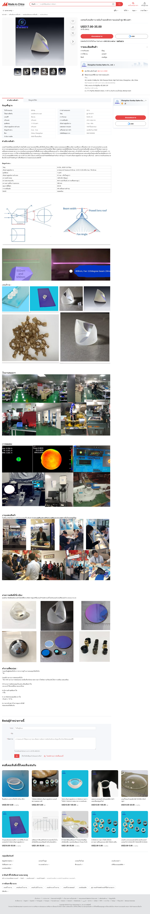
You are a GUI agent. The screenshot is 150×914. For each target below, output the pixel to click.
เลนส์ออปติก (83, 887)
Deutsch (69, 901)
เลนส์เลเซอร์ (115, 861)
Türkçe (113, 901)
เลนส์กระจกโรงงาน (53, 887)
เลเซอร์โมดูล (43, 861)
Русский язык (55, 901)
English (26, 901)
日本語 (96, 901)
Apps (134, 10)
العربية (84, 901)
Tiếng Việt (120, 901)
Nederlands (77, 901)
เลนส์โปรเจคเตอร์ (69, 887)
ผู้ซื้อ (115, 10)
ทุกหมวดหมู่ (8, 10)
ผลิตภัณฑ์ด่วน (103, 898)
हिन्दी (101, 901)
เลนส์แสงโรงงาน (21, 887)
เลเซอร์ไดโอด (79, 861)
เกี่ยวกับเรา (38, 898)
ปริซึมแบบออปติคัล (117, 864)
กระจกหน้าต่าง (43, 864)
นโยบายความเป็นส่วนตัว (70, 898)
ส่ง (17, 756)
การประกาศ (46, 898)
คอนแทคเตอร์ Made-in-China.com (88, 898)
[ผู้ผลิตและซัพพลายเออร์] (13, 4)
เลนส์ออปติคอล (44, 14)
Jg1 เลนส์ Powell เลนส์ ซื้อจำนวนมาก (102, 887)
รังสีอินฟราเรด (6, 864)
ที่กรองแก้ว (78, 864)
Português (39, 901)
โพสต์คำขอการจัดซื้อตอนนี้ (53, 756)
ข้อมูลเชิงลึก (112, 898)
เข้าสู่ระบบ (144, 5)
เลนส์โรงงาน (8, 887)
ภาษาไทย (106, 901)
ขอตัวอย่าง (120, 41)
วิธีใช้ (125, 10)
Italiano (63, 901)
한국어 (90, 901)
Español (32, 901)
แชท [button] (133, 36)
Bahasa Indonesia (130, 901)
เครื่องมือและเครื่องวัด (14, 14)
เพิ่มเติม (4, 891)
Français (46, 901)
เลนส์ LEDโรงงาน (36, 887)
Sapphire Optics (7, 861)
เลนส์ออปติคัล (6, 868)
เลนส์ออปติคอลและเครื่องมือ (30, 14)
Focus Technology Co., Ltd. (76, 904)
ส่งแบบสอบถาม (96, 36)
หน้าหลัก (4, 14)
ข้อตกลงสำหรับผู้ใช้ (56, 898)
